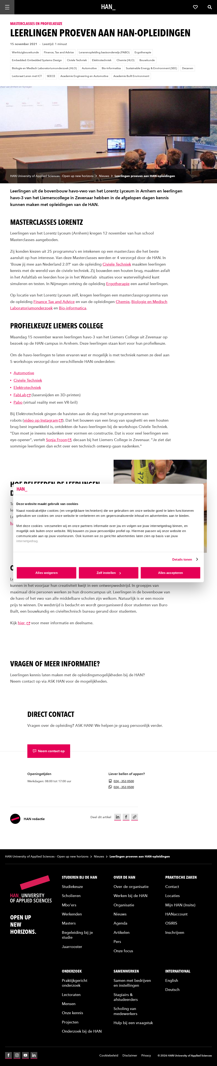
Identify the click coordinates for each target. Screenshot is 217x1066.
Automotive (89, 68)
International (177, 971)
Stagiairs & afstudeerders (126, 997)
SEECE (51, 76)
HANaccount (176, 914)
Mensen (68, 1004)
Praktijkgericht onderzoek (74, 983)
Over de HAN (124, 877)
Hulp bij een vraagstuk (133, 1023)
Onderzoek (72, 971)
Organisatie (124, 905)
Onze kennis (72, 1013)
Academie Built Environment (131, 76)
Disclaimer (129, 1055)
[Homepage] (108, 7)
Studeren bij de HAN (79, 877)
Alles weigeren (46, 573)
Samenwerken (126, 971)
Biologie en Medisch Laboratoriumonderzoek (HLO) (44, 68)
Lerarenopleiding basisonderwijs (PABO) (104, 52)
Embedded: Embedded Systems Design (37, 60)
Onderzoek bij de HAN (82, 1031)
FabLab (20, 395)
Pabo (18, 402)
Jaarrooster (72, 946)
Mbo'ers (69, 905)
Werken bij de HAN (130, 895)
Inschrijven (174, 932)
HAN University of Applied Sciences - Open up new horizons (51, 176)
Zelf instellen (106, 573)
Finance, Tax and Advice (59, 52)
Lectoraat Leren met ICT (27, 76)
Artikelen (121, 932)
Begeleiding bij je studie (77, 935)
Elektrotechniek (101, 60)
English (171, 980)
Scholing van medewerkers (125, 1011)
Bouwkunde (147, 60)
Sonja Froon (56, 440)
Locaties (172, 895)
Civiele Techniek (77, 60)
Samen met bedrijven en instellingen (132, 983)
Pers (117, 941)
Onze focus (123, 951)
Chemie (122, 301)
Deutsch (172, 989)
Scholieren (71, 895)
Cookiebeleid (108, 1055)
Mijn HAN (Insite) (180, 905)
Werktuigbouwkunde (25, 52)
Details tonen (182, 559)
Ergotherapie (143, 52)
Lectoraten (71, 994)
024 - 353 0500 (124, 781)
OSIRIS (171, 923)
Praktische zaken (181, 877)
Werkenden (72, 914)
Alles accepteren (170, 573)
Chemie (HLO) (125, 60)
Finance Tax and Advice (54, 301)
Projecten (70, 1022)
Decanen (187, 68)
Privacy (146, 1055)
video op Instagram (41, 420)
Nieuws (104, 176)
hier (22, 623)
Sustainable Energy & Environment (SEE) (151, 68)
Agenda (120, 923)
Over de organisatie (131, 886)
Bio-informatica (111, 68)
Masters (69, 923)
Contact (172, 886)
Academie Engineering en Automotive (84, 76)
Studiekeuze (72, 886)
